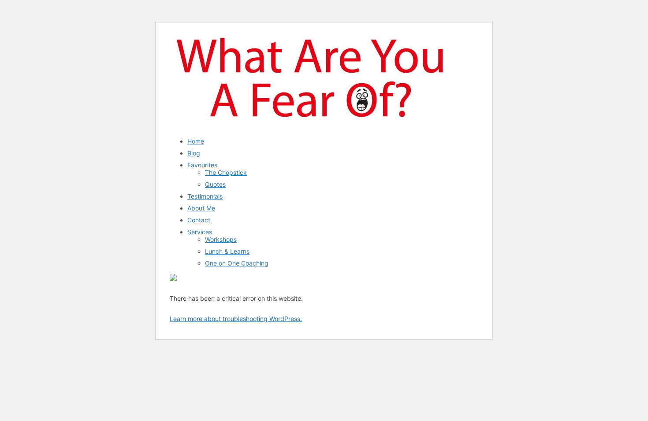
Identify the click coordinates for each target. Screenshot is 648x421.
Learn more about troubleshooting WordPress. (236, 318)
